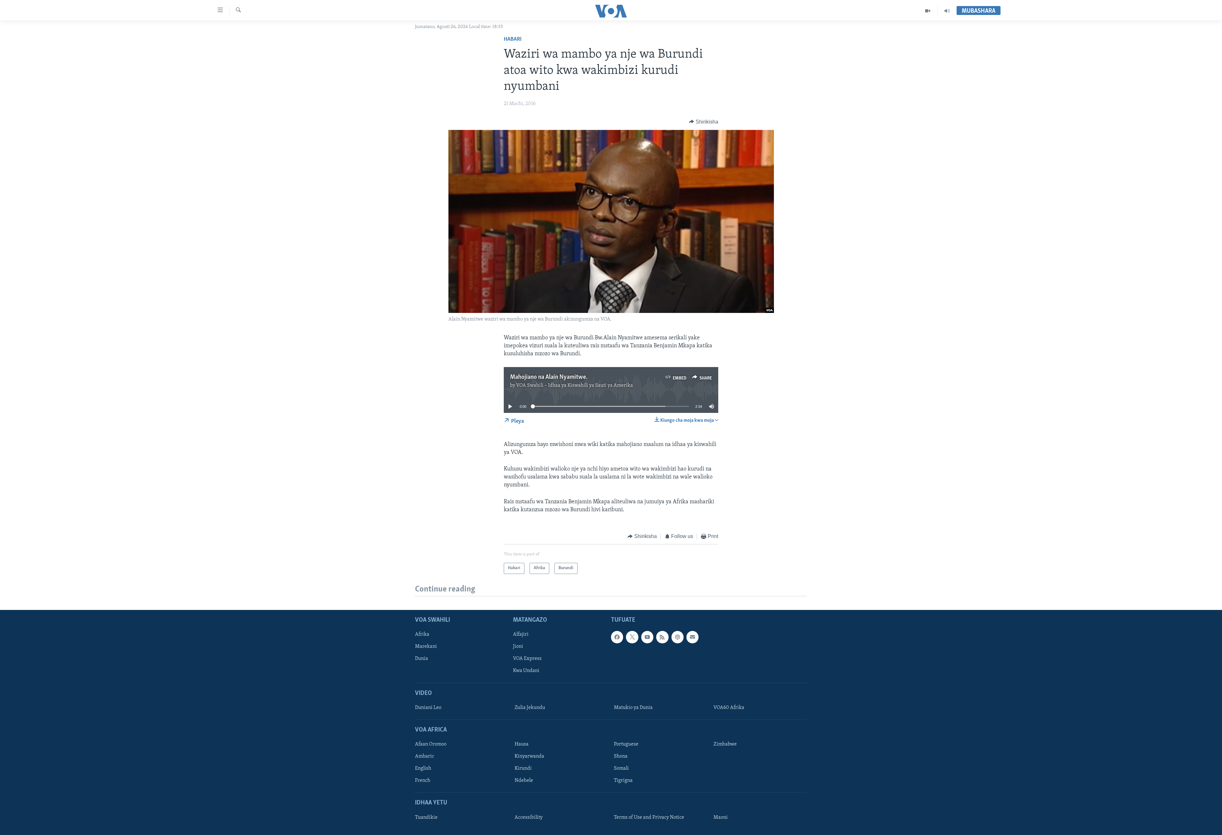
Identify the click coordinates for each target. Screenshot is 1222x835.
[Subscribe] (692, 637)
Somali (621, 768)
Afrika (422, 634)
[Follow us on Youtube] (647, 637)
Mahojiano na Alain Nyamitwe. (548, 377)
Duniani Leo (428, 707)
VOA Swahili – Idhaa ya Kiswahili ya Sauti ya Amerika (574, 385)
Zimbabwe (725, 744)
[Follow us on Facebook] (617, 637)
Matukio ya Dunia (633, 707)
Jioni (518, 646)
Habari (513, 39)
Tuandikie (426, 817)
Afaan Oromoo (430, 744)
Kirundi (523, 768)
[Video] (928, 11)
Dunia (421, 659)
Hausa (522, 744)
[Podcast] (677, 637)
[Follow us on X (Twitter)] (632, 637)
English (423, 768)
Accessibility (529, 817)
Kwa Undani (526, 671)
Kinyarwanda (529, 756)
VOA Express (527, 659)
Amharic (424, 756)
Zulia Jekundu (530, 707)
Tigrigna (623, 780)
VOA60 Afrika (728, 707)
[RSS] (662, 637)
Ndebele (524, 780)
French (422, 780)
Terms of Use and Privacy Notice (649, 817)
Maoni (720, 817)
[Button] (703, 122)
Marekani (426, 646)
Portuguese (626, 744)
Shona (621, 756)
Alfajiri (521, 634)
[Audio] (947, 11)
